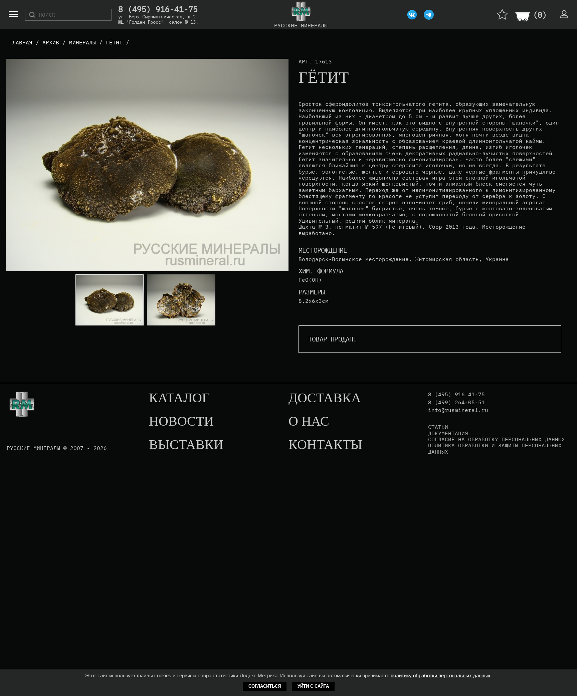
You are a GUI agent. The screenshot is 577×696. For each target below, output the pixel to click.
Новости (181, 422)
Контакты (325, 445)
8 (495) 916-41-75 (158, 9)
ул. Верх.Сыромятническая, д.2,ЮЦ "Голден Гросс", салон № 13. (158, 19)
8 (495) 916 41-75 (456, 394)
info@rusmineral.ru (458, 410)
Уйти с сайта (313, 686)
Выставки (186, 445)
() (540, 14)
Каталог (179, 398)
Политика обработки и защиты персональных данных (495, 448)
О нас (308, 422)
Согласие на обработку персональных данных (496, 439)
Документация (448, 433)
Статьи (438, 427)
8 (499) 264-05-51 (456, 402)
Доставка (324, 398)
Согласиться (264, 686)
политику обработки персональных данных (441, 675)
